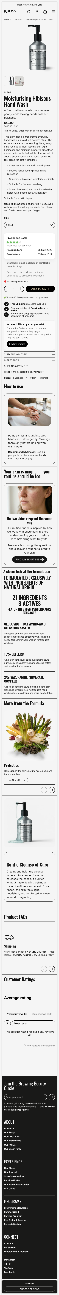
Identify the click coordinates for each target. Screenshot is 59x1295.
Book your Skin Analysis (29, 4)
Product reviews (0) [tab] (16, 1014)
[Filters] (7, 1023)
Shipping (23, 130)
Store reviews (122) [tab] (42, 1014)
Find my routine (17, 344)
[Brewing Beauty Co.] (13, 11)
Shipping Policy (46, 955)
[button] (29, 12)
